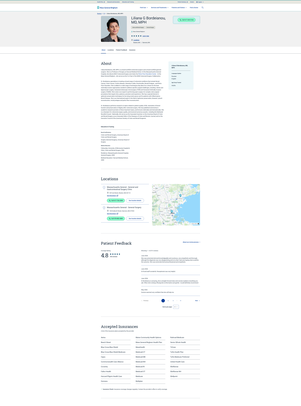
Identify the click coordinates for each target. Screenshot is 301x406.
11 (180, 300)
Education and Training (128, 2)
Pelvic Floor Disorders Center (147, 74)
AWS (193, 223)
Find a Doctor (194, 7)
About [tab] (103, 50)
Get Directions (111, 195)
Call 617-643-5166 (188, 20)
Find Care (143, 7)
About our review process (191, 242)
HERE (195, 223)
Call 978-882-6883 (117, 218)
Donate (192, 2)
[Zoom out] (154, 188)
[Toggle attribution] (198, 224)
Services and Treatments (159, 7)
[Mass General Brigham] (107, 7)
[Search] (202, 7)
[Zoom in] (154, 186)
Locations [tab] (111, 50)
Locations (136, 40)
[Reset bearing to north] (154, 190)
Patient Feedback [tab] (121, 50)
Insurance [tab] (132, 50)
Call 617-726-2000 (117, 200)
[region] (176, 204)
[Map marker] (172, 211)
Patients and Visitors (178, 7)
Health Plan (100, 2)
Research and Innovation (113, 2)
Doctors (99, 13)
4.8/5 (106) (146, 36)
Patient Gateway (182, 2)
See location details (135, 200)
